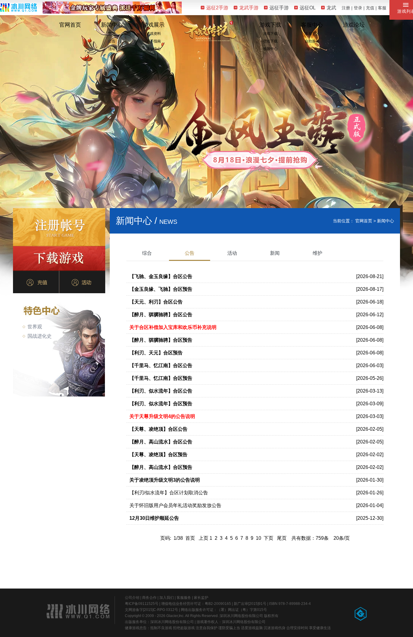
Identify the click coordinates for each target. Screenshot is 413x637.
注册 (346, 7)
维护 (317, 253)
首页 (190, 538)
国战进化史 (40, 336)
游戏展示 (153, 25)
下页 (268, 538)
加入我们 (166, 598)
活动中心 (153, 49)
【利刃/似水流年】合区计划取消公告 (168, 492)
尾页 (282, 538)
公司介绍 (132, 598)
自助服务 (312, 41)
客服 (382, 7)
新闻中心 (112, 25)
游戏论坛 (354, 25)
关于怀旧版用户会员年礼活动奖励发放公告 (175, 505)
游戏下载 (270, 25)
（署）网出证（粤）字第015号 (242, 610)
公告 (111, 41)
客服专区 (312, 34)
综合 (147, 253)
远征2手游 (217, 7)
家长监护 (201, 598)
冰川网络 (18, 7)
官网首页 (70, 25)
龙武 (331, 7)
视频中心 (270, 49)
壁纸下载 (270, 41)
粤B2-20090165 (218, 604)
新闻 (111, 34)
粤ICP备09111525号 (141, 604)
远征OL (308, 7)
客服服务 (184, 598)
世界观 (35, 326)
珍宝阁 (312, 49)
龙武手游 (249, 7)
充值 (370, 7)
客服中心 (312, 25)
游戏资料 (153, 34)
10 (258, 538)
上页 (203, 538)
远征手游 (279, 7)
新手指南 (153, 41)
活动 (111, 49)
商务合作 (149, 598)
